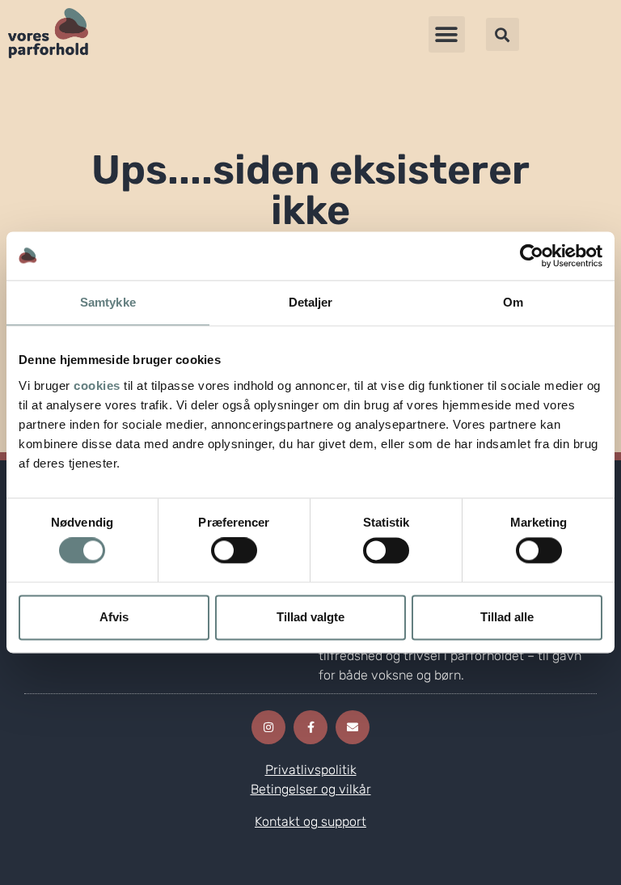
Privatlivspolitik (311, 769)
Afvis (114, 617)
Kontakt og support (310, 821)
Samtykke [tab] (108, 302)
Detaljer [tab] (311, 302)
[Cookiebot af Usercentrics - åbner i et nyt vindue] (531, 255)
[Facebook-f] (310, 727)
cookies (97, 385)
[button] (447, 34)
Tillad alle (507, 617)
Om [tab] (513, 302)
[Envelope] (353, 727)
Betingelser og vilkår (311, 789)
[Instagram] (268, 727)
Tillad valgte (310, 617)
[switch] (234, 551)
